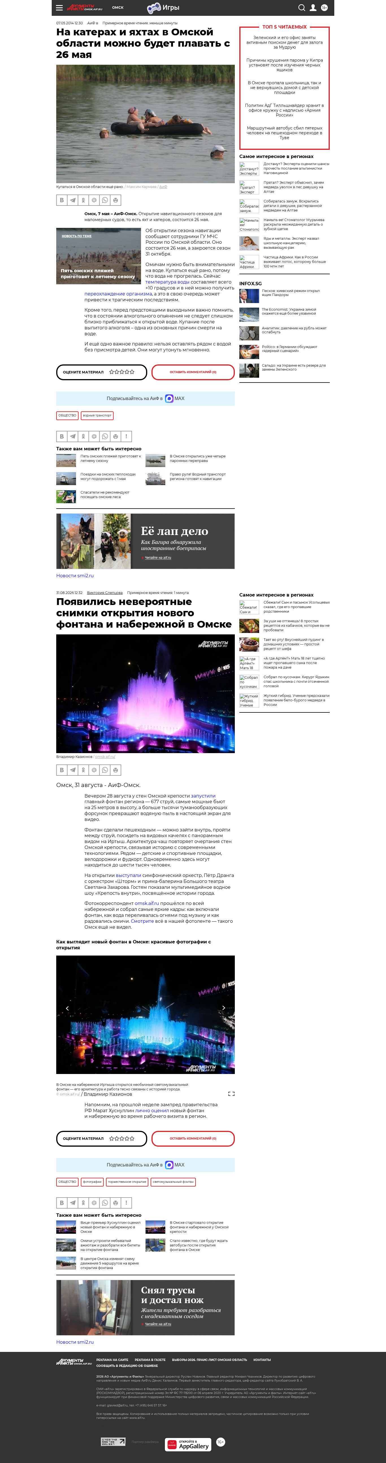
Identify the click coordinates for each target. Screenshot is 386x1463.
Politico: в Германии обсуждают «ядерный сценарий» (289, 349)
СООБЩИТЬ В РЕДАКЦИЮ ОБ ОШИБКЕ (127, 1366)
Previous (67, 1008)
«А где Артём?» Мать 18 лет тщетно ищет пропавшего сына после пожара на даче (294, 662)
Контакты (262, 1360)
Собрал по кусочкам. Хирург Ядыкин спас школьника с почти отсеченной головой (296, 681)
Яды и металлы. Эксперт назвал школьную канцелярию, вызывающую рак (291, 243)
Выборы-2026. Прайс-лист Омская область (209, 1360)
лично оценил (152, 1110)
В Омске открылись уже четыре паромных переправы (197, 458)
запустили (203, 796)
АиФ (163, 187)
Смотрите (142, 921)
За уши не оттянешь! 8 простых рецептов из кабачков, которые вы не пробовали (296, 625)
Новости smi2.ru (75, 575)
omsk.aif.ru (147, 903)
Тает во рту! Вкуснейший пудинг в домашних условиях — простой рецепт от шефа (294, 644)
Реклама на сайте (112, 1360)
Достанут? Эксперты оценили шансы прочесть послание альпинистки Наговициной (296, 168)
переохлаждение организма (118, 294)
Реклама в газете (150, 1360)
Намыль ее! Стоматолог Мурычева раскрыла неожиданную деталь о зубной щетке (294, 224)
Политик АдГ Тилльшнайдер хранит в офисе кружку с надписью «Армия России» (284, 110)
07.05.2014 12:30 (69, 23)
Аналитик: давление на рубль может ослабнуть (294, 330)
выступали (128, 875)
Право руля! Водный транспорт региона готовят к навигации (198, 476)
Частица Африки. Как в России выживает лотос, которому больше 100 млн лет (295, 261)
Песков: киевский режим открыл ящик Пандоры (291, 293)
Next (223, 1008)
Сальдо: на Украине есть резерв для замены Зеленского (294, 367)
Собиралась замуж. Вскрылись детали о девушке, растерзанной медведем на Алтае (293, 205)
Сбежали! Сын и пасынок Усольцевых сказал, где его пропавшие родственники (297, 606)
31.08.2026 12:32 (69, 593)
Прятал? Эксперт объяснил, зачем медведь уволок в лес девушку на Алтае (294, 187)
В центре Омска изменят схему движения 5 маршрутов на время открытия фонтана (110, 1263)
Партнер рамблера (145, 1441)
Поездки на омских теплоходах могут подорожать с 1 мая (108, 476)
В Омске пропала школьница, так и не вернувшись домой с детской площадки (284, 88)
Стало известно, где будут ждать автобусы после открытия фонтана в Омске (199, 1245)
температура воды (168, 282)
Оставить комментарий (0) (193, 372)
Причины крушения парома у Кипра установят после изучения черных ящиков (284, 65)
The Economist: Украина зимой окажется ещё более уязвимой (289, 311)
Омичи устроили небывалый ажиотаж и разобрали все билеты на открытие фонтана (110, 1245)
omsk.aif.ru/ (105, 757)
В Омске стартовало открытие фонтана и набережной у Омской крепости (199, 1227)
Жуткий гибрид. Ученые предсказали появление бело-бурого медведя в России (296, 700)
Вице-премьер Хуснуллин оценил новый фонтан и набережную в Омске (111, 1227)
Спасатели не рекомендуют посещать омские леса (105, 494)
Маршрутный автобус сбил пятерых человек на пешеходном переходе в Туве (284, 133)
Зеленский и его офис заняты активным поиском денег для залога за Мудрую (284, 42)
